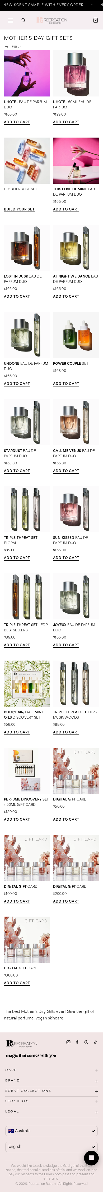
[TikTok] (95, 1042)
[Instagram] (68, 1042)
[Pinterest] (86, 1042)
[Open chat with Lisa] (91, 1158)
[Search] (23, 20)
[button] (10, 20)
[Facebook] (77, 1042)
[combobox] (51, 1131)
